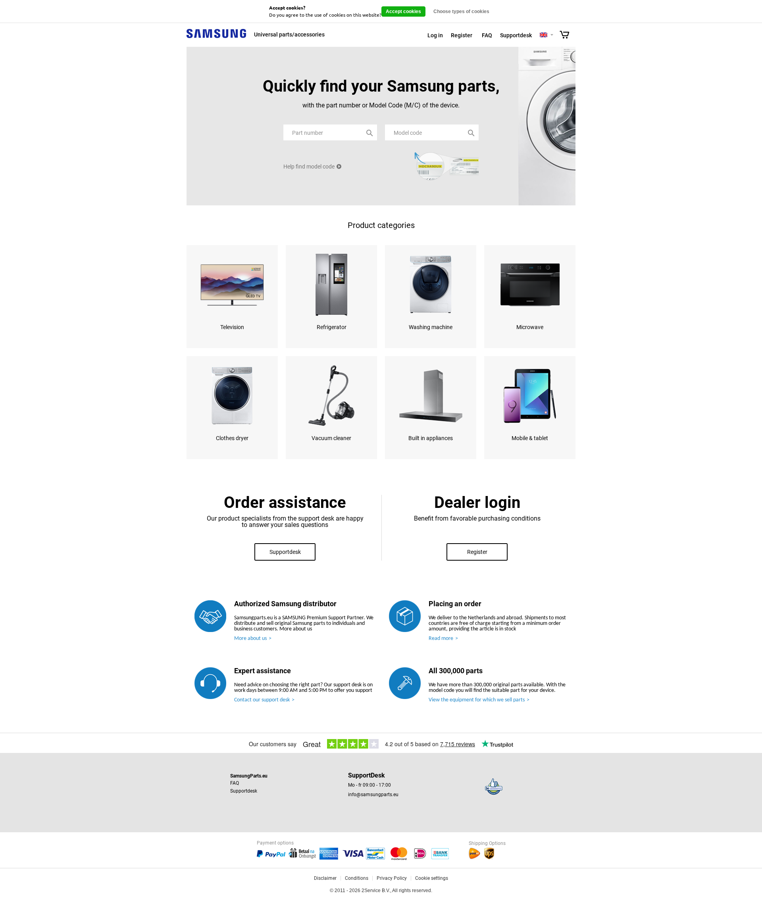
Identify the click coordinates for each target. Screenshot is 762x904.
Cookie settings (431, 878)
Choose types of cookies (461, 11)
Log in (435, 35)
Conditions (356, 878)
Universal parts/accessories (289, 34)
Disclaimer (325, 878)
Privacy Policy (392, 878)
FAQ (487, 35)
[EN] (543, 35)
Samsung (216, 38)
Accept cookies (403, 11)
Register (461, 35)
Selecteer (551, 35)
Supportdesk (516, 35)
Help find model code (309, 166)
